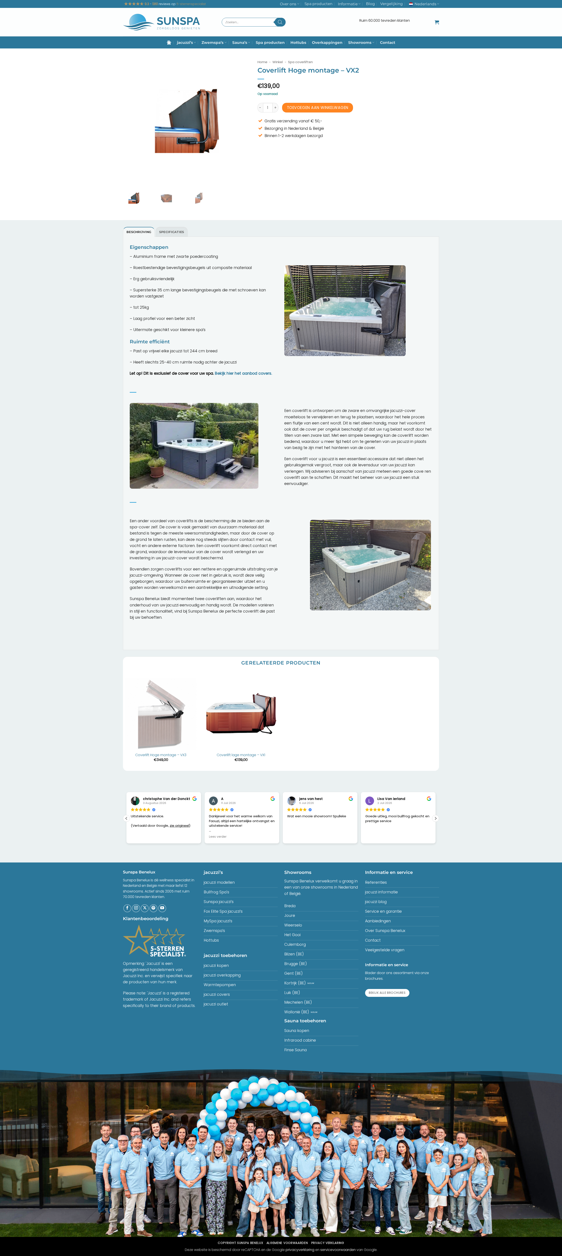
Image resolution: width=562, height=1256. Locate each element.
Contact (387, 42)
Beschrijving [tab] (138, 232)
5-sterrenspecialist (191, 4)
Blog (370, 4)
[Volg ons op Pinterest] (153, 908)
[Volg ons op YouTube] (162, 908)
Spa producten (318, 4)
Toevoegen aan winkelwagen (317, 107)
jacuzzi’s (185, 42)
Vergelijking (391, 4)
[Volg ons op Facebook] (127, 908)
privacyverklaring (300, 1249)
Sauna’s (239, 42)
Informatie (348, 4)
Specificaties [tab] (171, 232)
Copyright (240, 1243)
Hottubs (298, 42)
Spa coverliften (300, 62)
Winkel (277, 62)
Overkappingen (327, 42)
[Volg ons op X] (145, 908)
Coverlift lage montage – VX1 (241, 755)
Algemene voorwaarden (287, 1243)
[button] (437, 22)
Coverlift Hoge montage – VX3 (160, 755)
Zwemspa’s (212, 42)
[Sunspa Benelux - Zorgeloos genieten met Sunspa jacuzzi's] (161, 22)
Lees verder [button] (139, 837)
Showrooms (359, 42)
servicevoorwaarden (338, 1249)
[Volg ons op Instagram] (136, 908)
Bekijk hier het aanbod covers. (243, 373)
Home (262, 62)
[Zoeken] (280, 22)
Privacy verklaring (327, 1243)
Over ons (288, 4)
